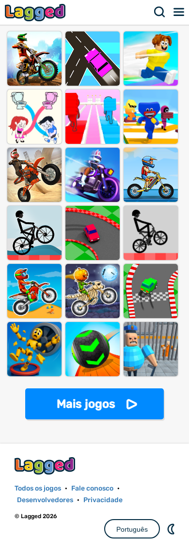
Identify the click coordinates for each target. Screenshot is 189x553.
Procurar (160, 12)
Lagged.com (46, 465)
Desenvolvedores (45, 500)
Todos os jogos (38, 488)
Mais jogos (86, 404)
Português (132, 529)
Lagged (36, 12)
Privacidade (103, 500)
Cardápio (179, 12)
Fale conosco (92, 488)
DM (172, 528)
